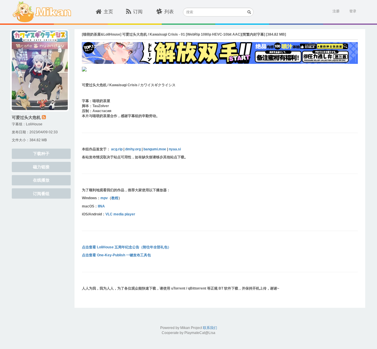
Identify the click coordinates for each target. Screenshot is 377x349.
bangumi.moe (154, 149)
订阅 (138, 11)
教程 (114, 198)
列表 (169, 11)
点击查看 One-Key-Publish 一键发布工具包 (116, 255)
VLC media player (120, 214)
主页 (108, 11)
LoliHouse (34, 124)
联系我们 (210, 328)
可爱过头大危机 (26, 117)
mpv (104, 198)
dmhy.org (133, 149)
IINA (101, 206)
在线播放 (41, 180)
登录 (352, 11)
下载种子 (41, 153)
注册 (336, 11)
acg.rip (117, 149)
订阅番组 (41, 193)
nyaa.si (175, 149)
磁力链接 (41, 166)
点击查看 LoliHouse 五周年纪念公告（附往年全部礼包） (126, 247)
